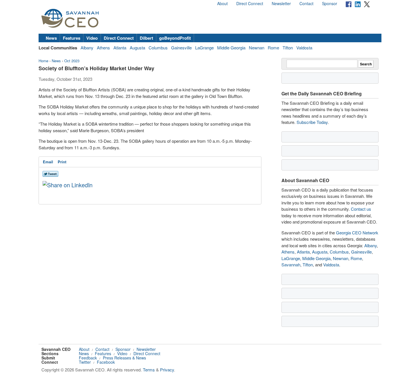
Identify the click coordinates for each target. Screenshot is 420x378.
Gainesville (181, 48)
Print (62, 161)
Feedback (88, 358)
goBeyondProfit (175, 38)
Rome (273, 48)
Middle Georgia (231, 48)
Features (71, 38)
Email (48, 161)
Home (43, 60)
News (51, 38)
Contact (306, 3)
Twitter (85, 362)
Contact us (361, 209)
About (222, 3)
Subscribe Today (312, 122)
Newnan (256, 48)
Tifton (288, 48)
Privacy (167, 370)
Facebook (106, 362)
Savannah (290, 265)
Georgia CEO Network (357, 233)
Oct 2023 (71, 60)
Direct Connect (249, 3)
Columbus (158, 48)
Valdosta (304, 48)
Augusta (137, 48)
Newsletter (281, 3)
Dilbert (146, 38)
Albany (87, 48)
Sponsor (329, 3)
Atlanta (119, 48)
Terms (149, 370)
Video (92, 38)
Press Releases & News (124, 358)
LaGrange (204, 48)
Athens (103, 48)
